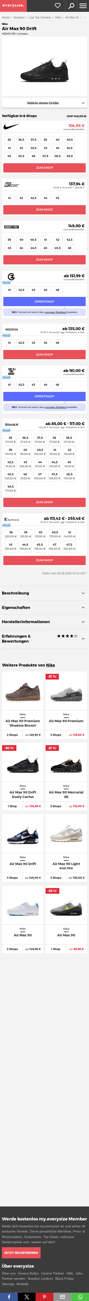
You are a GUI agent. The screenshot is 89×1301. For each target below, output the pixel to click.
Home (6, 17)
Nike (58, 17)
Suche (71, 6)
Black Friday (64, 1278)
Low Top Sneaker (40, 17)
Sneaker (19, 17)
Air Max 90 (72, 17)
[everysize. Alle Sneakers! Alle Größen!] (13, 6)
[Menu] (83, 6)
